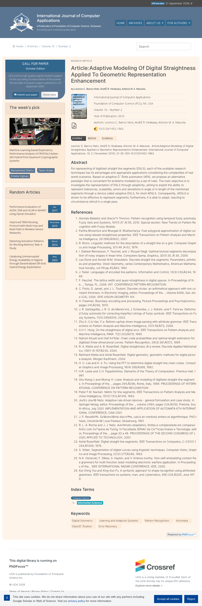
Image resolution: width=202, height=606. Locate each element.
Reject (191, 598)
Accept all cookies (168, 598)
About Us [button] (153, 23)
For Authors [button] (177, 23)
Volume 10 (48, 46)
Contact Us (57, 591)
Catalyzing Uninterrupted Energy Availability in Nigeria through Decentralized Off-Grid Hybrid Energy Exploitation (27, 262)
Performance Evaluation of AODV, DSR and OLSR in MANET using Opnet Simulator (27, 210)
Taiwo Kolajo (45, 170)
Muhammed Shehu (22, 170)
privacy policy (76, 600)
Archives (135, 23)
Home (121, 23)
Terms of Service (19, 591)
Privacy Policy (40, 591)
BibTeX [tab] (92, 138)
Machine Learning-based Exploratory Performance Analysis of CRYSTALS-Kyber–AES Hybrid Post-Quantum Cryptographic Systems (34, 155)
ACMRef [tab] (77, 138)
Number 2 (64, 46)
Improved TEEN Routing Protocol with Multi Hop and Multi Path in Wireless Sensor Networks (26, 227)
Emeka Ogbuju (20, 176)
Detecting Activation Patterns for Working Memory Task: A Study (26, 244)
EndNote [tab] (107, 138)
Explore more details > (149, 585)
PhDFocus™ (18, 566)
